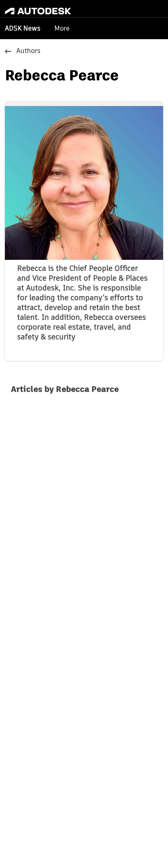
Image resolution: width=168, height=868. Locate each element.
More (62, 28)
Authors (28, 51)
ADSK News (22, 29)
